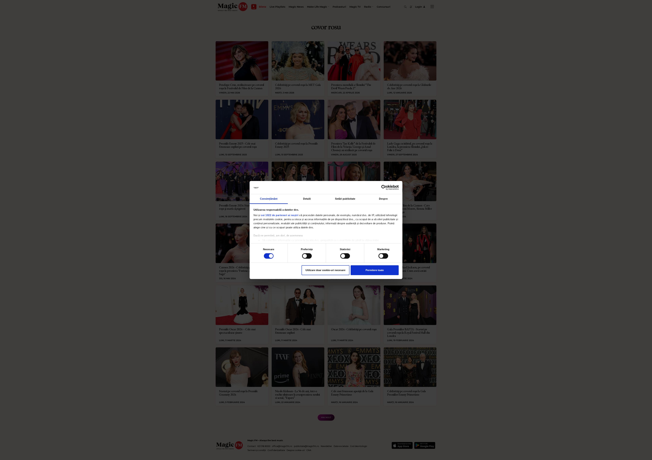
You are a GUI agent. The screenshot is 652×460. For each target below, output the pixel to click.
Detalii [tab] (307, 198)
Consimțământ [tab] (268, 198)
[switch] (307, 256)
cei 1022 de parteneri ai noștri (279, 215)
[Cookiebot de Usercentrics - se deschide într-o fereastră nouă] (384, 187)
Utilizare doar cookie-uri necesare (325, 270)
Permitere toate (375, 270)
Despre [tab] (383, 198)
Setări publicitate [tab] (345, 198)
